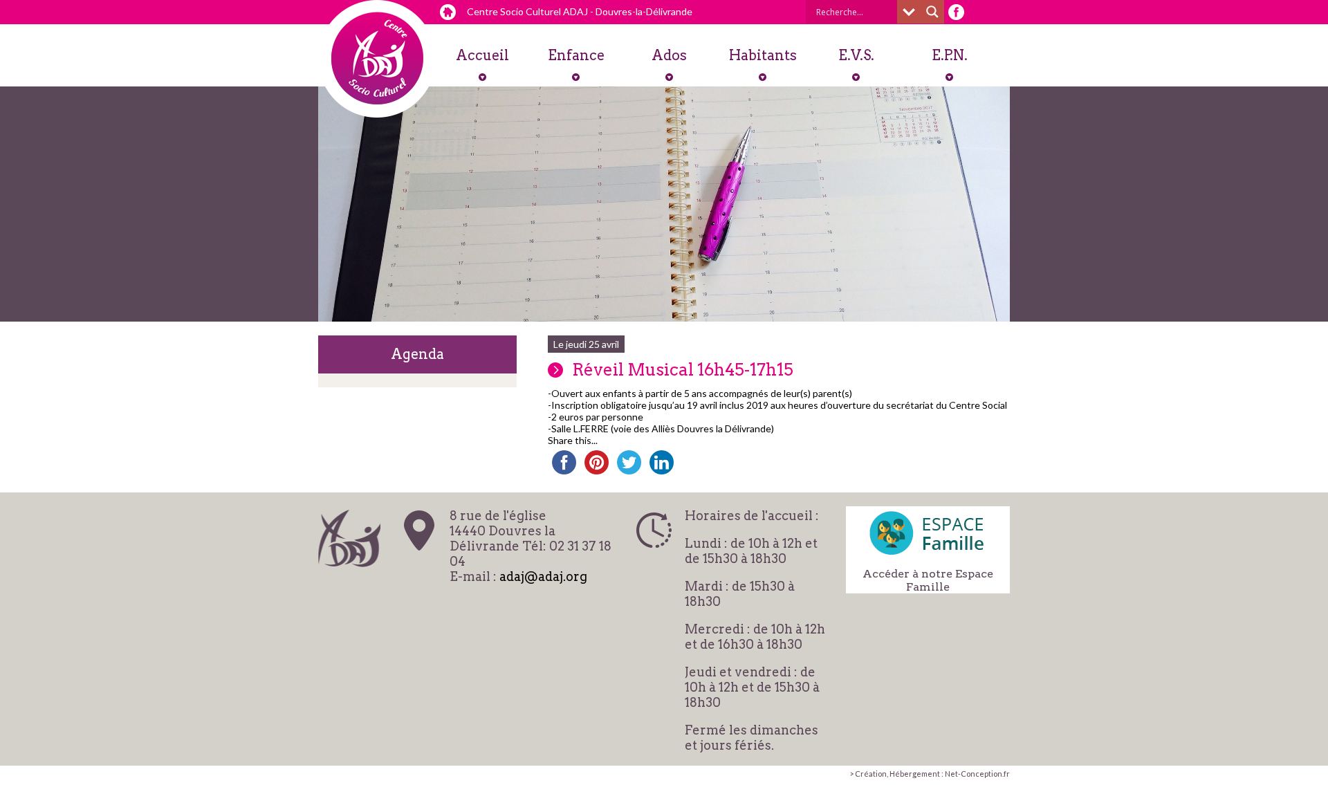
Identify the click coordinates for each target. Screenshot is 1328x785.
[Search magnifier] (932, 12)
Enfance (576, 55)
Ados (669, 55)
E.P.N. (950, 55)
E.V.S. (856, 55)
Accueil (482, 55)
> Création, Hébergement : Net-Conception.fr (929, 773)
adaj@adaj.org (543, 576)
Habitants (763, 55)
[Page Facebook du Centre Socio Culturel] (956, 12)
